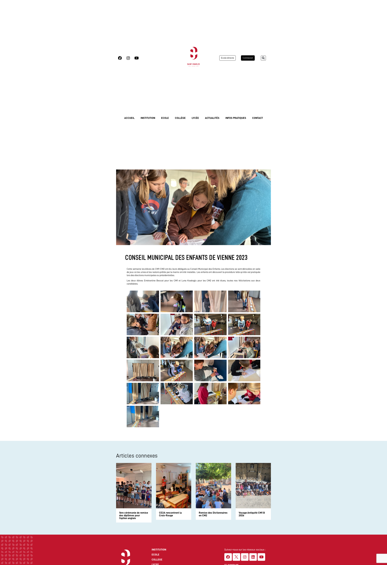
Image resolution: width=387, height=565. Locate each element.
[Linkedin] (253, 557)
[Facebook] (120, 58)
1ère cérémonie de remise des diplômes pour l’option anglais (133, 515)
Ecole (165, 118)
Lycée (195, 118)
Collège (180, 118)
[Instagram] (128, 58)
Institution (148, 118)
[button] (263, 58)
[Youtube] (136, 58)
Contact (257, 118)
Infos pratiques (235, 118)
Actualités (212, 118)
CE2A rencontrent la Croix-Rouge (170, 514)
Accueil (129, 118)
